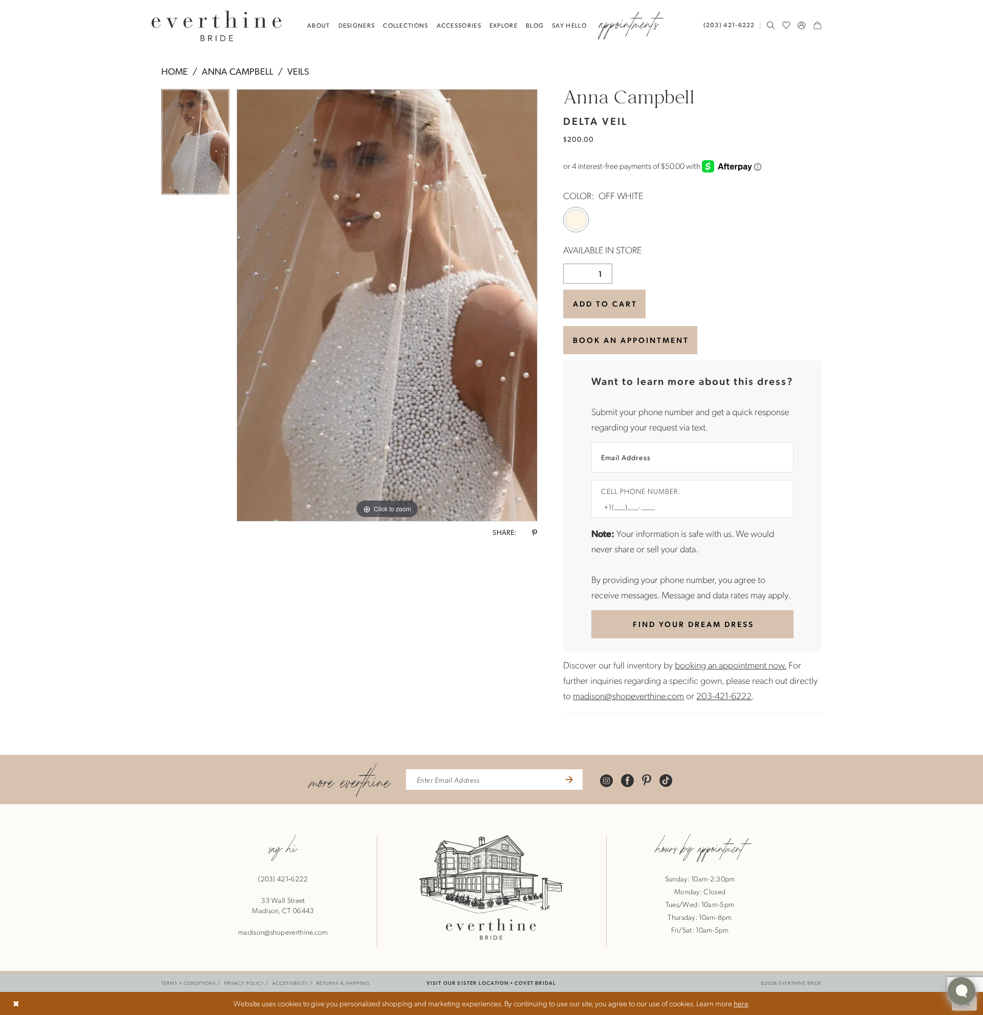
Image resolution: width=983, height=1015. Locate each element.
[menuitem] (731, 25)
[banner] (217, 25)
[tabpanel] (195, 145)
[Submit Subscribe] (568, 779)
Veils (298, 71)
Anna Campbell (237, 71)
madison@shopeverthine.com (628, 695)
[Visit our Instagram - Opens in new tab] (606, 780)
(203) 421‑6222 (283, 878)
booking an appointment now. (730, 665)
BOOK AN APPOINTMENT (631, 340)
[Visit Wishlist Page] (786, 25)
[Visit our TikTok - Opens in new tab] (666, 780)
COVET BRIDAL (535, 982)
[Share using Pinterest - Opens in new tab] (534, 532)
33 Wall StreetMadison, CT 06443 (283, 905)
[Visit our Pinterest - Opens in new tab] (647, 780)
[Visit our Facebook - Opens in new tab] (627, 780)
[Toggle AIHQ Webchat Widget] (961, 991)
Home (174, 71)
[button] (801, 25)
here (741, 1003)
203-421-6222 (724, 695)
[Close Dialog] (16, 1003)
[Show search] (771, 25)
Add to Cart (605, 303)
